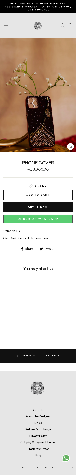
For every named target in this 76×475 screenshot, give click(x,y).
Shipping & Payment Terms (38, 442)
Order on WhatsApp (38, 219)
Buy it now (38, 207)
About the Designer (38, 416)
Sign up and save (38, 468)
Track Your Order (38, 448)
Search (38, 410)
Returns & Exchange (38, 429)
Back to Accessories (40, 356)
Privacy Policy (38, 435)
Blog (38, 455)
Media (38, 422)
